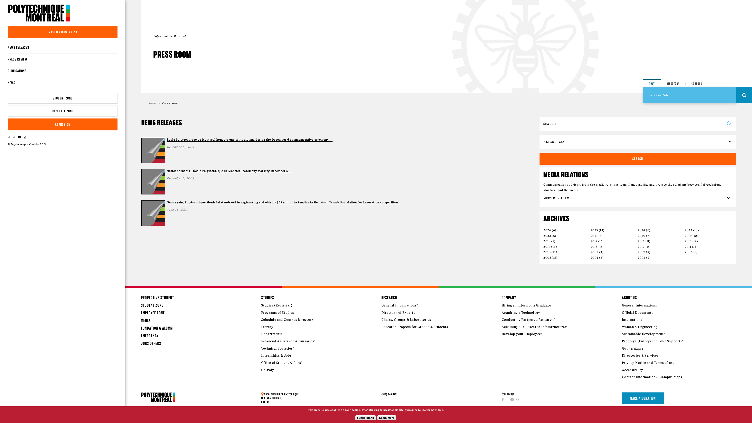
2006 (689, 252)
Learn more (386, 417)
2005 (547, 257)
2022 (547, 236)
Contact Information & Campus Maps (652, 377)
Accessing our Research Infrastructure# (534, 327)
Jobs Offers (151, 343)
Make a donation (643, 398)
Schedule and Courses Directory (287, 320)
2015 (688, 241)
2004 (594, 257)
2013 (594, 247)
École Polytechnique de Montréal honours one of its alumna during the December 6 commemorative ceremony (248, 139)
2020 (641, 236)
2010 (547, 252)
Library (267, 327)
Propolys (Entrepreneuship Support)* (652, 341)
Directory (673, 83)
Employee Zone (62, 111)
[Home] (39, 13)
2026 (547, 230)
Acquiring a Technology (521, 313)
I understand (365, 417)
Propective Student (157, 297)
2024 (641, 230)
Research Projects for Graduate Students (414, 327)
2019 (688, 236)
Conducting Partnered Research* (528, 320)
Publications (17, 71)
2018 (546, 241)
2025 (594, 230)
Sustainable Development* (643, 334)
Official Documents (637, 313)
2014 (546, 247)
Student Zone (62, 98)
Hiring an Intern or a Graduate (526, 305)
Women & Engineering (640, 327)
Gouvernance (633, 348)
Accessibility (632, 370)
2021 (594, 236)
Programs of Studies (277, 313)
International (633, 320)
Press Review (17, 59)
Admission (62, 124)
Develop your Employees (522, 334)
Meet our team (556, 198)
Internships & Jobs (276, 355)
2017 (594, 241)
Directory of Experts (398, 313)
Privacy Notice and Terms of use (648, 363)
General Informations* (399, 305)
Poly (652, 83)
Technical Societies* (277, 348)
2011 (688, 247)
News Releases (18, 47)
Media (146, 320)
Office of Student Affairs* (281, 363)
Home (153, 103)
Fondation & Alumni (157, 328)
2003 (641, 257)
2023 (688, 230)
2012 (641, 247)
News (11, 83)
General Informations (639, 305)
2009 (594, 252)
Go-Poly (267, 370)
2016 (641, 241)
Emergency (150, 336)
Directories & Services (640, 355)
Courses (696, 83)
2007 (641, 252)
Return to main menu (64, 31)
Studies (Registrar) (277, 305)
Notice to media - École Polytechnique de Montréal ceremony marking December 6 (227, 171)
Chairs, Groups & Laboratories (406, 320)
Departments (271, 334)
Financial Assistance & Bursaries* (288, 341)
